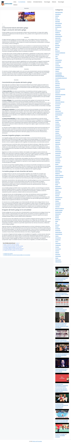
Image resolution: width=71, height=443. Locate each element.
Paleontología (58, 197)
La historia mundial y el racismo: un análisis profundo (60, 435)
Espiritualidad (58, 114)
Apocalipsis (58, 25)
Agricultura (58, 14)
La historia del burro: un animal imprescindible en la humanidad (16, 255)
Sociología (57, 230)
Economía (57, 98)
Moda (56, 184)
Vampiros (57, 254)
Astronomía (58, 30)
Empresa (57, 105)
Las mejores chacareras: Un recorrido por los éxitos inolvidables (62, 355)
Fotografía (58, 135)
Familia (57, 122)
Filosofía (57, 127)
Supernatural (58, 232)
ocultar (17, 243)
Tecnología (47, 2)
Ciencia (57, 54)
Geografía (57, 140)
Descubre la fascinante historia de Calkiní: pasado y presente (61, 294)
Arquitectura (58, 27)
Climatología (58, 60)
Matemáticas (58, 171)
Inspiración (58, 153)
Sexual (56, 226)
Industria (57, 147)
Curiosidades (21, 2)
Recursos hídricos (59, 208)
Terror (56, 241)
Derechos (57, 87)
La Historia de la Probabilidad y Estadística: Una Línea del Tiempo (61, 385)
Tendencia (57, 239)
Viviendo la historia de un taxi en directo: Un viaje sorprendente (61, 370)
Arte (56, 29)
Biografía (57, 45)
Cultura (29, 2)
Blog (56, 49)
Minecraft (57, 179)
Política (57, 201)
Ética (56, 116)
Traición (57, 247)
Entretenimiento (37, 2)
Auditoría (57, 32)
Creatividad (58, 62)
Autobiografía (58, 36)
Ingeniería (57, 149)
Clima (56, 58)
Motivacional (58, 188)
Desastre (57, 92)
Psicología (57, 204)
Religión (57, 215)
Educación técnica (59, 102)
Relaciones (58, 214)
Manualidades (58, 166)
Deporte (57, 81)
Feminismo (58, 125)
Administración (59, 12)
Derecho (57, 85)
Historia (54, 2)
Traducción (58, 245)
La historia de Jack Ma (8, 253)
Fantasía (57, 124)
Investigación (58, 157)
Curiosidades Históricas (61, 78)
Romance (57, 219)
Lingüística (57, 160)
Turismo (57, 250)
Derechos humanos (60, 89)
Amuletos (57, 19)
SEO (56, 223)
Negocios (57, 193)
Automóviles (58, 40)
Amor (56, 18)
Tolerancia (57, 243)
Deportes (57, 83)
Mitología (57, 182)
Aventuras (57, 41)
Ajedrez (57, 16)
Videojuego (58, 260)
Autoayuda (58, 34)
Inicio (14, 2)
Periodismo (58, 199)
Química (57, 206)
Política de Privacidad (37, 441)
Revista (57, 217)
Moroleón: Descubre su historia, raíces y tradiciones (62, 340)
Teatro (57, 236)
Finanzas (57, 129)
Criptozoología (59, 67)
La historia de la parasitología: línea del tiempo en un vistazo (61, 310)
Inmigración (58, 151)
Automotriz (58, 38)
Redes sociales (59, 210)
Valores (57, 252)
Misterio (57, 181)
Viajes (56, 258)
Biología (57, 47)
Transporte (58, 249)
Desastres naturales (60, 94)
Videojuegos (58, 261)
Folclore (57, 131)
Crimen (57, 63)
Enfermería (58, 111)
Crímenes (57, 65)
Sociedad (57, 228)
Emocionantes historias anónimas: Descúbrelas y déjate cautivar (61, 390)
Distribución (58, 96)
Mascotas (57, 170)
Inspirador (57, 155)
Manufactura (58, 168)
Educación (57, 100)
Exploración (58, 120)
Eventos (57, 118)
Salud (56, 221)
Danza (56, 80)
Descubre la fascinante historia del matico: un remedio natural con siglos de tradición (61, 325)
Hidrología (57, 144)
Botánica (57, 51)
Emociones (58, 103)
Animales (57, 21)
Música (15, 5)
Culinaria (57, 69)
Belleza (57, 43)
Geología (57, 142)
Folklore (57, 133)
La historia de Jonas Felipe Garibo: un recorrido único (61, 421)
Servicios (57, 225)
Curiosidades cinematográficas (59, 75)
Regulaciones (58, 212)
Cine (56, 56)
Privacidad (57, 203)
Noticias (57, 195)
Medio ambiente (59, 175)
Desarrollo (57, 91)
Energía (57, 109)
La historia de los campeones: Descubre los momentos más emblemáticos (61, 406)
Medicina (57, 173)
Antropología (58, 23)
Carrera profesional (60, 52)
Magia (56, 164)
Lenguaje (57, 159)
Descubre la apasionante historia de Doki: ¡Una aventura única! (61, 279)
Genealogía (58, 138)
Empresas (57, 107)
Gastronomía (58, 136)
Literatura (57, 162)
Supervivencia (58, 234)
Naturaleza (58, 192)
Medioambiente (59, 177)
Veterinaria (58, 256)
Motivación (58, 186)
